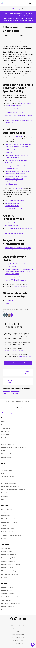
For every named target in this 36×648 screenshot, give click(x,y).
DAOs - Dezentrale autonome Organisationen (13, 489)
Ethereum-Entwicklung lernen (9, 522)
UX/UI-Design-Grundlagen (8, 532)
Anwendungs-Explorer (7, 476)
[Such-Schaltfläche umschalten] (30, 3)
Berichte (3, 609)
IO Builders (9, 300)
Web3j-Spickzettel (11, 184)
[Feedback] (33, 645)
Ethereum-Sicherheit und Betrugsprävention (13, 447)
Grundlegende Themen (7, 528)
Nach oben (19, 407)
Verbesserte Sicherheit (7, 593)
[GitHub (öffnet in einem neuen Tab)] (11, 618)
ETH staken (4, 496)
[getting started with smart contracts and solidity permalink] (2, 88)
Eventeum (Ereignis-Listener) (15, 277)
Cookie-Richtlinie (18, 640)
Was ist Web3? (5, 434)
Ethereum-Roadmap (6, 590)
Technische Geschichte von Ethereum (11, 597)
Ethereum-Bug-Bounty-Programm (10, 564)
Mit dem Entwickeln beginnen (9, 519)
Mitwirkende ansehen (20, 315)
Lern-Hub (4, 421)
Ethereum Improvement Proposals (10, 603)
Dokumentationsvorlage (13, 350)
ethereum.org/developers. (14, 105)
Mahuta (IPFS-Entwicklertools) (15, 280)
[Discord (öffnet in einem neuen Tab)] (24, 618)
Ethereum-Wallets (6, 431)
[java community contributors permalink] (2, 295)
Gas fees (3, 441)
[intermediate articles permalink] (2, 217)
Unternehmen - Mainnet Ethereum (11, 535)
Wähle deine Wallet (6, 470)
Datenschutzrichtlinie (18, 634)
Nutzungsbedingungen (18, 637)
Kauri (7, 303)
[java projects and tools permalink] (2, 258)
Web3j (19, 137)
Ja (7, 393)
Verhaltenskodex (18, 629)
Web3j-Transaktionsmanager (14, 233)
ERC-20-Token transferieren (14, 200)
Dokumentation (5, 515)
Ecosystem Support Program (9, 574)
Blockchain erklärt (11, 109)
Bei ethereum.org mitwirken (8, 558)
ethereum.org (6, 413)
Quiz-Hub (4, 450)
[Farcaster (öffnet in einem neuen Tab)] (15, 618)
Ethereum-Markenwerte (18, 626)
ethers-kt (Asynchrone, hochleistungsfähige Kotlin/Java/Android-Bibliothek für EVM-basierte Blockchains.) (19, 272)
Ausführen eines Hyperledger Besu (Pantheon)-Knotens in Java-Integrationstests (16, 179)
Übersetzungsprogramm (8, 561)
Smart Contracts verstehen (14, 112)
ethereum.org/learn (26, 103)
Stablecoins (4, 480)
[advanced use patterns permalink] (2, 242)
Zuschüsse (4, 525)
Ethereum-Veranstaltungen (8, 554)
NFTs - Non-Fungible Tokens (9, 483)
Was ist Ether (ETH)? (7, 428)
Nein (16, 393)
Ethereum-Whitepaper (7, 587)
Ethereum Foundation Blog (9, 571)
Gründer (3, 538)
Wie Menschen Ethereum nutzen (10, 454)
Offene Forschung (6, 600)
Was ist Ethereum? (6, 424)
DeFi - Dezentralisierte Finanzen (10, 486)
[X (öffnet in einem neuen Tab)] (20, 618)
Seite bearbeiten (20, 35)
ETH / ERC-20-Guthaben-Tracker (16, 209)
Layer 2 (3, 499)
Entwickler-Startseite (7, 509)
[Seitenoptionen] (13, 35)
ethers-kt (20, 188)
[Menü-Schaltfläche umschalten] (33, 3)
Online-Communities (6, 551)
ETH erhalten (5, 473)
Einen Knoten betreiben (7, 444)
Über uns (18, 623)
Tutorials (3, 512)
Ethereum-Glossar (6, 457)
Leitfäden (4, 467)
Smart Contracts (5, 437)
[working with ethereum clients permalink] (2, 131)
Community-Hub (5, 548)
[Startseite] (2, 3)
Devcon (4, 577)
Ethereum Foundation (7, 567)
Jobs (18, 631)
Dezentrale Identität (6, 493)
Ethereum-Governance (7, 606)
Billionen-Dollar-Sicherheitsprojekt (10, 613)
